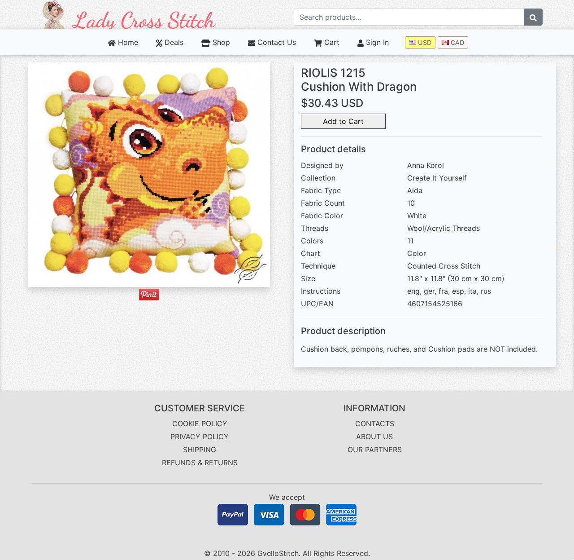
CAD (456, 42)
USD (423, 42)
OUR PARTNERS (375, 449)
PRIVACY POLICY (199, 436)
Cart (330, 42)
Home (127, 42)
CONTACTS (374, 423)
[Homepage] (129, 13)
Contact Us (275, 42)
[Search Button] (533, 17)
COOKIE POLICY (199, 423)
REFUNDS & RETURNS (200, 462)
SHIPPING (199, 449)
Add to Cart (343, 121)
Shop (220, 42)
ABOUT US (374, 436)
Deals (172, 42)
